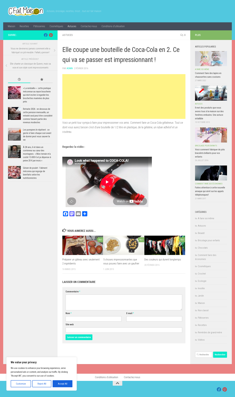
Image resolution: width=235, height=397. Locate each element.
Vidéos (201, 339)
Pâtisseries (39, 26)
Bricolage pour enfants (206, 146)
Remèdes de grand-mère (210, 332)
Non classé (203, 310)
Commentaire (73, 291)
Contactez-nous (89, 26)
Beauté (201, 233)
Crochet (202, 273)
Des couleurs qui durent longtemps (162, 259)
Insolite (201, 288)
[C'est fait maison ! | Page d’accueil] (25, 11)
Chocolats (203, 247)
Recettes (24, 26)
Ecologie (202, 281)
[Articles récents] (19, 79)
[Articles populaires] (41, 79)
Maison (11, 26)
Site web (70, 324)
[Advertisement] (123, 96)
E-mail (130, 313)
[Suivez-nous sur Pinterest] (51, 35)
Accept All (62, 383)
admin (70, 68)
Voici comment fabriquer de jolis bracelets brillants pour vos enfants (210, 153)
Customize (21, 383)
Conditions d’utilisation (113, 26)
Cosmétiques (56, 26)
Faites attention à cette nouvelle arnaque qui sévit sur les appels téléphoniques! (210, 191)
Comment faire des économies (208, 184)
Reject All (42, 383)
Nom (68, 313)
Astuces (72, 26)
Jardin (201, 295)
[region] (41, 374)
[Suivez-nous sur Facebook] (46, 35)
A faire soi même (202, 69)
